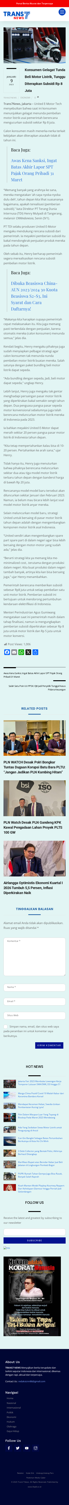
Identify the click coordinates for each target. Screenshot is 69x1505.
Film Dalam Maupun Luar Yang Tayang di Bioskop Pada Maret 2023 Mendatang (38, 1116)
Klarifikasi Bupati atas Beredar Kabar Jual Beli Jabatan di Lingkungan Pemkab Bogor (40, 1164)
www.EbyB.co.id (34, 1486)
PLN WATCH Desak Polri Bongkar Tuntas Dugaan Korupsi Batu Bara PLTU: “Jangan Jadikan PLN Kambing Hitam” (35, 767)
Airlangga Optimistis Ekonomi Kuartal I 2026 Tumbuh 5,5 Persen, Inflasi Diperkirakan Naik (33, 888)
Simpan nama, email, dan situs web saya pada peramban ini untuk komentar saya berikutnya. (31, 1031)
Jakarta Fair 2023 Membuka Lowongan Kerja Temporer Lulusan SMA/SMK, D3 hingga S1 (39, 1083)
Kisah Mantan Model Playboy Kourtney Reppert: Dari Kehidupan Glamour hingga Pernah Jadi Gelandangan (41, 1188)
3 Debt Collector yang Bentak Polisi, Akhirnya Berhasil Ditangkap (40, 1153)
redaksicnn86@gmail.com (31, 1381)
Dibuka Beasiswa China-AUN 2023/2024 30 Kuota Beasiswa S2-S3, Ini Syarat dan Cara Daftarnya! (34, 296)
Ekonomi (25, 97)
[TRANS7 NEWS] (17, 17)
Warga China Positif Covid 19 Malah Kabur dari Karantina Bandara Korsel (41, 1095)
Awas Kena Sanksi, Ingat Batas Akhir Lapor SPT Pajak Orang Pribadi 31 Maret (33, 675)
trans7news (10, 97)
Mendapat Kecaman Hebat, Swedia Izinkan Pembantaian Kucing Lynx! (39, 1106)
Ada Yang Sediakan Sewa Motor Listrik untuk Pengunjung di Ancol (40, 1129)
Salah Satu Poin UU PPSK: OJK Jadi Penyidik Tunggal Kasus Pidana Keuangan (37, 687)
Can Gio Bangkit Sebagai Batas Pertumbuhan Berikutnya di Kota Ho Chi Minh (40, 1140)
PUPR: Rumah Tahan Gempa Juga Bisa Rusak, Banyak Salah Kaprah (40, 1175)
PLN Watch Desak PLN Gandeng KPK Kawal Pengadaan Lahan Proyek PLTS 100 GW (33, 827)
